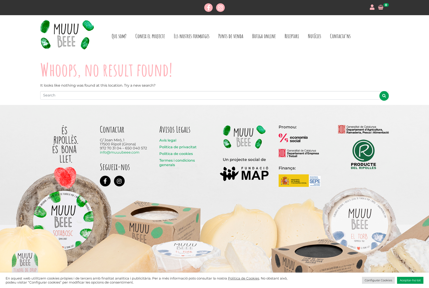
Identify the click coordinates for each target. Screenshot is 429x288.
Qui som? (119, 36)
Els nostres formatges (191, 36)
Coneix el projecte (150, 36)
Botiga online (264, 36)
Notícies (314, 36)
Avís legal (167, 140)
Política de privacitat (178, 147)
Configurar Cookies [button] (378, 280)
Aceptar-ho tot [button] (410, 280)
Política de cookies (176, 154)
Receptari (292, 36)
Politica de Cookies (243, 278)
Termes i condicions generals (177, 162)
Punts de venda (230, 36)
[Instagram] (220, 7)
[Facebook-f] (208, 7)
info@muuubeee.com (119, 152)
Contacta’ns (340, 36)
